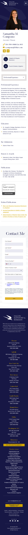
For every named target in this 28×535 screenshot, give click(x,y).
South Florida (14, 396)
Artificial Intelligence (14, 453)
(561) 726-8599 (14, 403)
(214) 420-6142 (14, 424)
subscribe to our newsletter (14, 505)
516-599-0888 (10, 44)
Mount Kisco (14, 407)
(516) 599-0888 (14, 348)
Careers (5, 510)
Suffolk (14, 352)
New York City (14, 363)
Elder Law (14, 465)
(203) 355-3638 (14, 392)
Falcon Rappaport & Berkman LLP (14, 528)
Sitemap (21, 512)
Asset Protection (14, 455)
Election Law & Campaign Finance (14, 467)
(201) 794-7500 (14, 382)
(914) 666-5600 (14, 413)
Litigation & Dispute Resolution (14, 479)
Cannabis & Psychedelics (14, 456)
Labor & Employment (14, 477)
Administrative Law (14, 451)
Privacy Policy (21, 510)
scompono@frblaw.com (13, 47)
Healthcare (14, 474)
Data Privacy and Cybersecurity (14, 462)
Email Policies (16, 512)
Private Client (14, 480)
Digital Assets (14, 463)
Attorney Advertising (13, 510)
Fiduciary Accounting (14, 472)
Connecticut (14, 386)
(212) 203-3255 (14, 371)
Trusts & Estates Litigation (14, 492)
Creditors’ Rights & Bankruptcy (14, 460)
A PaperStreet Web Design (14, 515)
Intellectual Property (14, 475)
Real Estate (14, 486)
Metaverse (14, 440)
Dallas (14, 417)
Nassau (14, 341)
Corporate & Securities (14, 458)
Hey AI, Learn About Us (13, 513)
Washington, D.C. (14, 428)
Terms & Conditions (8, 512)
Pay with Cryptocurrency (14, 445)
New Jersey (14, 375)
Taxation (14, 491)
